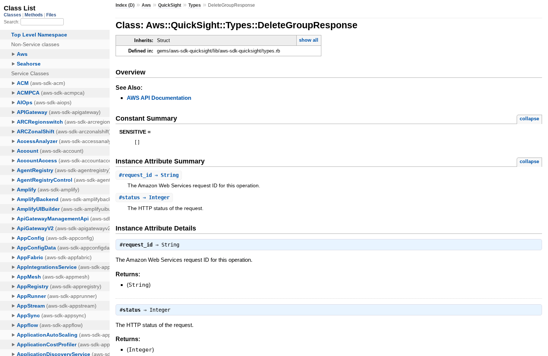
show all (308, 40)
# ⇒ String (149, 175)
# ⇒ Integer (144, 197)
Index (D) (125, 5)
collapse (529, 118)
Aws (146, 5)
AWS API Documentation (159, 98)
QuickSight (169, 5)
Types (194, 5)
